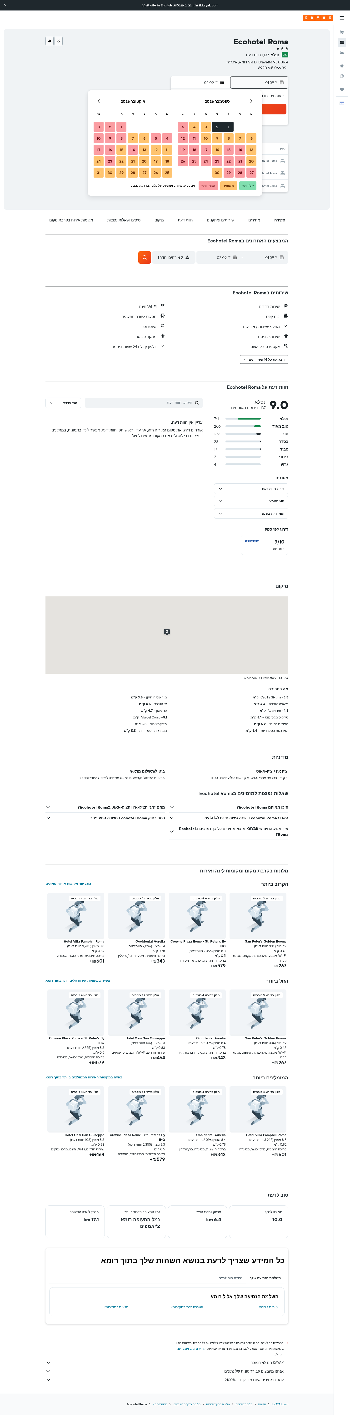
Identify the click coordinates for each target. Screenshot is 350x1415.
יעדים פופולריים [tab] (230, 1278)
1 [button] (228, 126)
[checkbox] (264, 545)
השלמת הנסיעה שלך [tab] (265, 1278)
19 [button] (183, 149)
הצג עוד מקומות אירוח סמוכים (68, 884)
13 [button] (251, 149)
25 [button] (194, 161)
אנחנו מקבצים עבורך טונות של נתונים (254, 1371)
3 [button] (206, 126)
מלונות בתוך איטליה (218, 1404)
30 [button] (217, 172)
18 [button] (194, 149)
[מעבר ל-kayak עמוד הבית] (318, 18)
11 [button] (194, 138)
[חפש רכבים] (342, 52)
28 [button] (240, 172)
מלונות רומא (160, 1404)
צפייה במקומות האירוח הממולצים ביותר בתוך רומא (83, 1077)
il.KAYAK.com (280, 1404)
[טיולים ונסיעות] (342, 89)
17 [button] (205, 149)
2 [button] (217, 126)
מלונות (262, 1404)
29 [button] (228, 172)
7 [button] (240, 138)
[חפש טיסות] (342, 32)
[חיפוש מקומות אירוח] (342, 42)
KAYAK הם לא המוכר (267, 1362)
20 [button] (251, 161)
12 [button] (183, 138)
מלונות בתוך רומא (116, 1307)
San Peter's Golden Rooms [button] (265, 941)
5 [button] (183, 126)
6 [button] (251, 138)
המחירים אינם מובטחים (192, 1348)
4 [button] (194, 126)
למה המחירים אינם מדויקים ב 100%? (254, 1379)
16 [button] (217, 149)
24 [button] (206, 161)
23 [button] (217, 161)
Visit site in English (157, 5)
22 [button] (228, 161)
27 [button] (252, 172)
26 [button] (183, 161)
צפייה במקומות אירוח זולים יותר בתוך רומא (77, 980)
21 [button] (240, 161)
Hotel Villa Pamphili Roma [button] (84, 941)
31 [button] (98, 172)
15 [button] (228, 149)
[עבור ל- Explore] (342, 66)
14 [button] (240, 149)
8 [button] (229, 138)
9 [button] (217, 138)
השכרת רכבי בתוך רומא (186, 1307)
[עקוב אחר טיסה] (342, 76)
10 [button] (206, 138)
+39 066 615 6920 (273, 67)
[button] (5, 5)
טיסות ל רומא (268, 1307)
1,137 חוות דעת (257, 54)
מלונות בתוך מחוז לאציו (186, 1404)
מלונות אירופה (243, 1404)
